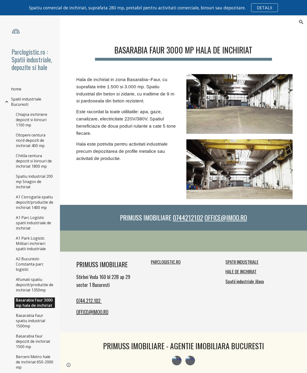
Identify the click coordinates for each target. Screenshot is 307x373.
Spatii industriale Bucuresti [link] (26, 101)
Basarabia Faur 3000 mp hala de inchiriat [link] (34, 302)
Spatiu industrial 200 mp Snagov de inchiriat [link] (34, 181)
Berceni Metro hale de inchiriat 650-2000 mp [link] (34, 362)
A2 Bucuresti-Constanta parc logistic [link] (29, 264)
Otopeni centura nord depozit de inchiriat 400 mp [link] (30, 140)
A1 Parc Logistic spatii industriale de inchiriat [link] (33, 223)
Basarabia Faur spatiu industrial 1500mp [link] (30, 321)
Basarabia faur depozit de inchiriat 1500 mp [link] (33, 341)
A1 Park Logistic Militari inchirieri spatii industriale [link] (31, 243)
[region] (153, 7)
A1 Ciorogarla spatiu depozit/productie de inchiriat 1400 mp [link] (34, 202)
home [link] (16, 89)
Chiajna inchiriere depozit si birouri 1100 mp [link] (31, 120)
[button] (301, 22)
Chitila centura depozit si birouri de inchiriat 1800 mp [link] (34, 161)
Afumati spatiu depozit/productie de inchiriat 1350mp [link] (34, 285)
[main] (183, 49)
